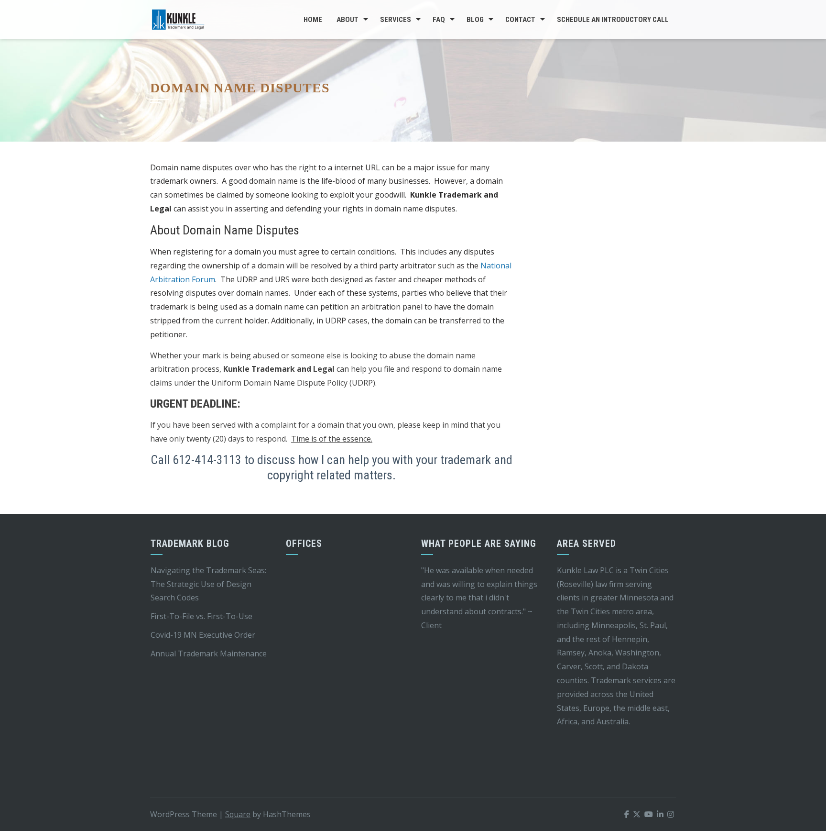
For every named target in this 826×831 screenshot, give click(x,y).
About (348, 19)
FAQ (439, 19)
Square (237, 814)
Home (313, 19)
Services (395, 19)
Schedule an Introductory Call (613, 19)
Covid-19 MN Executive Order (203, 635)
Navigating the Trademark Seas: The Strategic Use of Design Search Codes (208, 584)
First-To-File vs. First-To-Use (201, 616)
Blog (475, 19)
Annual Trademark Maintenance (209, 653)
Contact (520, 19)
